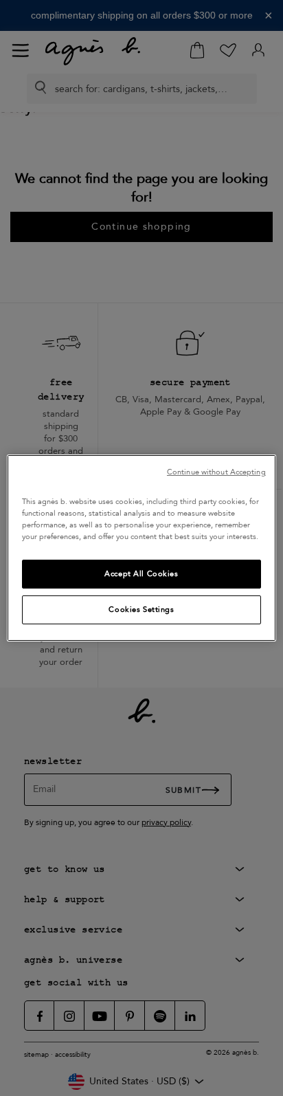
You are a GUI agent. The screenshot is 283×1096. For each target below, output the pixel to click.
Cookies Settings (141, 609)
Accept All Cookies (141, 574)
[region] (141, 548)
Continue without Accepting (216, 472)
